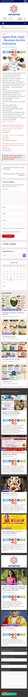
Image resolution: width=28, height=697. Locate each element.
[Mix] (21, 52)
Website (4, 220)
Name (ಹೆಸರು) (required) (7, 651)
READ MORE (6, 293)
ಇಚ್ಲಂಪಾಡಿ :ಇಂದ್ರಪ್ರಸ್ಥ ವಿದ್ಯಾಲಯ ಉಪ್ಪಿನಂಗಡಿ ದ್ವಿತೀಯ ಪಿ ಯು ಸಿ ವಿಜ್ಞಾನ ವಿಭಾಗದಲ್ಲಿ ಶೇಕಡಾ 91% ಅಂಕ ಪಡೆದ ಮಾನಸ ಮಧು (13, 589)
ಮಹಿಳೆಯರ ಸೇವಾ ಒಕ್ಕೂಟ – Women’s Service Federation (13, 175)
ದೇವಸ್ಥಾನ (4, 409)
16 (24, 274)
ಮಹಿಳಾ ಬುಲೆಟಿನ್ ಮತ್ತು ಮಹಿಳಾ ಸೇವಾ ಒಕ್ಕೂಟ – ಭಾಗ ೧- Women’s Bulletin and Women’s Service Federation (13, 145)
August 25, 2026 (6, 339)
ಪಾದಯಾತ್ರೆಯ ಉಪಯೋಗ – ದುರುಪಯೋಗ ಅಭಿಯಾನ (13, 314)
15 (20, 274)
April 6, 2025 (5, 457)
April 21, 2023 (5, 592)
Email (4, 214)
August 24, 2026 (6, 361)
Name (4, 207)
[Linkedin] (9, 52)
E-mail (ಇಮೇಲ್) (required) (8, 657)
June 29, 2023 (5, 47)
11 (7, 274)
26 (10, 280)
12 (10, 274)
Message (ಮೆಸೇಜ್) (5, 670)
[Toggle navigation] (3, 23)
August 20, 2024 (6, 535)
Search (24, 255)
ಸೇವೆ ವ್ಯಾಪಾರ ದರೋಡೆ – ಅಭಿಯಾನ (11, 359)
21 (17, 277)
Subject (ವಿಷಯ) (5, 664)
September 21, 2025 (7, 416)
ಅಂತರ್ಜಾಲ (4, 34)
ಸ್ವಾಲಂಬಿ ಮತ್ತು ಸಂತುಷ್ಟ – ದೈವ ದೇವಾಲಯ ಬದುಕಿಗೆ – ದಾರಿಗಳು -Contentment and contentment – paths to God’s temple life (12, 127)
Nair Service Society (8, 628)
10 (4, 274)
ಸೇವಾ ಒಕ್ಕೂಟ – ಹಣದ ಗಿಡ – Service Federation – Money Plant (13, 136)
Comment (5, 189)
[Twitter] (6, 52)
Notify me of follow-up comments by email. (13, 228)
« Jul (3, 286)
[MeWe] (18, 52)
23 (24, 277)
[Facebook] (4, 52)
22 (20, 277)
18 (7, 277)
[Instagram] (12, 55)
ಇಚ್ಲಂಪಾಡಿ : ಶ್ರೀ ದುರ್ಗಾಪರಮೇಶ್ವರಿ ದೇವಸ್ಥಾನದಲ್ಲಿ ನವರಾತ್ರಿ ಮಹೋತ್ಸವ (11, 413)
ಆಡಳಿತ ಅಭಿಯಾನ (6, 378)
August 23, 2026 (6, 384)
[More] (15, 55)
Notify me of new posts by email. (11, 232)
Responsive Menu (25, 1)
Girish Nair (15, 416)
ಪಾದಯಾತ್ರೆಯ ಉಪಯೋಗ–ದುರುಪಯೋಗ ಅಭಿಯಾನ (12, 309)
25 (7, 280)
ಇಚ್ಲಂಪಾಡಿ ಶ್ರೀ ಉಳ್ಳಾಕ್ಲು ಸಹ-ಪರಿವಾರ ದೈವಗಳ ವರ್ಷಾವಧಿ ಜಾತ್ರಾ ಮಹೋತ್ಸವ (13, 454)
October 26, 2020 (6, 630)
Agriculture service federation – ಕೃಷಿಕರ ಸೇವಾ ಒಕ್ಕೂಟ (14, 168)
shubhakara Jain (13, 47)
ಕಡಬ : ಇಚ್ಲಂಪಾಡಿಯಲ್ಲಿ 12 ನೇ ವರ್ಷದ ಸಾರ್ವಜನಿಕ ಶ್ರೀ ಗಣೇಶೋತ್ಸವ (12, 533)
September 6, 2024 (6, 496)
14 (17, 274)
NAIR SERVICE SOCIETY (8, 583)
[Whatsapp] (24, 52)
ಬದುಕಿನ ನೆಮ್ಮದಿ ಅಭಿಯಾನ (7, 333)
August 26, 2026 (6, 317)
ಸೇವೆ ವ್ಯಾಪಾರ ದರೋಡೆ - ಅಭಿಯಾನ (9, 356)
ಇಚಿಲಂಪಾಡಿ (16, 583)
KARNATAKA (5, 625)
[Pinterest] (12, 52)
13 (14, 274)
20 (14, 277)
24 (4, 280)
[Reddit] (15, 52)
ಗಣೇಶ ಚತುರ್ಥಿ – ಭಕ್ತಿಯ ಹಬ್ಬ (9, 494)
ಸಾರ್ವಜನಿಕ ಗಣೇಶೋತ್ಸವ (7, 490)
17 (4, 277)
